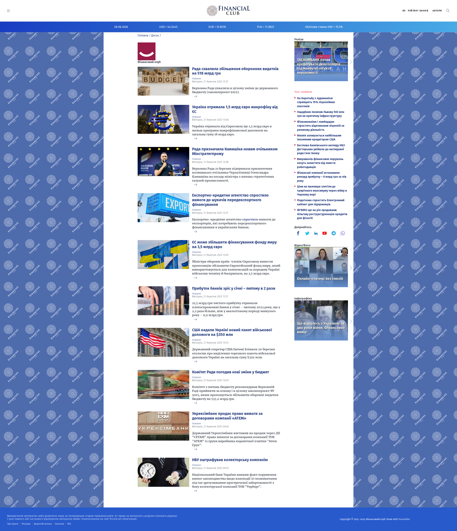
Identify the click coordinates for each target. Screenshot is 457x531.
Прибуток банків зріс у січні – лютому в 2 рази (233, 288)
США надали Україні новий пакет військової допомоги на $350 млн (232, 332)
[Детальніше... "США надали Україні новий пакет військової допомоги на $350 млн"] (163, 345)
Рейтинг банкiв (418, 10)
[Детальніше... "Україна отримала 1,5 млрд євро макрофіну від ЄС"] (163, 122)
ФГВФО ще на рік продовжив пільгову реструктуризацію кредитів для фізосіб (322, 214)
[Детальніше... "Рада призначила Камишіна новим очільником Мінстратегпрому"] (163, 166)
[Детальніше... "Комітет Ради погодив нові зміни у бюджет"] (163, 386)
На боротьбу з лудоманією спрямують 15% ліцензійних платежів (316, 102)
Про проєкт (12, 524)
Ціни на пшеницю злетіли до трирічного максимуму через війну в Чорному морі (322, 190)
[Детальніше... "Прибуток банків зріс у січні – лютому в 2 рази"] (163, 302)
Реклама (26, 524)
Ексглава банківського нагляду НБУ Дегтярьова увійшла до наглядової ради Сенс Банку (321, 149)
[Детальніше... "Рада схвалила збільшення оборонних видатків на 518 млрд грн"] (163, 81)
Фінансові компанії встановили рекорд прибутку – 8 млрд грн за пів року (321, 176)
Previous (291, 61)
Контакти (59, 524)
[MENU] (8, 11)
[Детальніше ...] (195, 96)
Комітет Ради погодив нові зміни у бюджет (230, 372)
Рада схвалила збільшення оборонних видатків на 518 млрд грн (235, 71)
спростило (250, 219)
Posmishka (404, 519)
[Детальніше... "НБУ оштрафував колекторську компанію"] (163, 474)
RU (404, 10)
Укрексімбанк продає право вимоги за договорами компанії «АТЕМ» (227, 416)
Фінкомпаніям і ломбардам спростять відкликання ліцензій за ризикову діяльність (320, 125)
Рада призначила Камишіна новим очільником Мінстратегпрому (235, 151)
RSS (69, 524)
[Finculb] (299, 233)
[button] (448, 10)
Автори (437, 10)
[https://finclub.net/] (228, 10)
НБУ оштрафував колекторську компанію (230, 460)
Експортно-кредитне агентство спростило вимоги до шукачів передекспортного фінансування (230, 200)
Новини (196, 78)
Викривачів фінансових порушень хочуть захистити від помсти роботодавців (320, 163)
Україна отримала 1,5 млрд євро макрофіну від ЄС (235, 109)
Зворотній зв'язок (43, 524)
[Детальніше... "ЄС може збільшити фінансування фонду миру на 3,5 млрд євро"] (163, 259)
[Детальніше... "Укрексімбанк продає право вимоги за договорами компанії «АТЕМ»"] (163, 430)
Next (350, 61)
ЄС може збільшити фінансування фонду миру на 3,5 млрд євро (234, 244)
